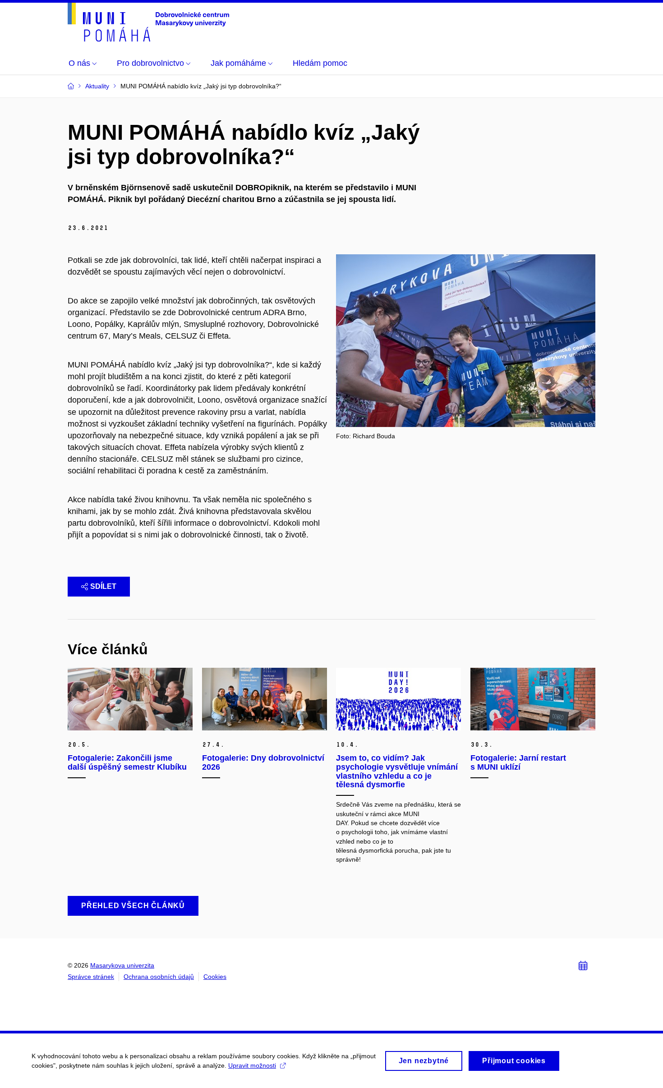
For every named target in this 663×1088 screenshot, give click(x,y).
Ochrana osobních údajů (159, 976)
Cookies (214, 976)
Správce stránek (91, 976)
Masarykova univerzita (122, 965)
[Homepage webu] (148, 22)
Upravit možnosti (252, 1065)
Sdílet (103, 586)
